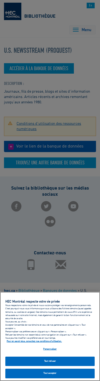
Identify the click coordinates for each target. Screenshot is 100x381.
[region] (50, 336)
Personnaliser (50, 349)
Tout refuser (50, 361)
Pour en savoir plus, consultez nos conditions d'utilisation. (34, 341)
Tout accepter (49, 373)
